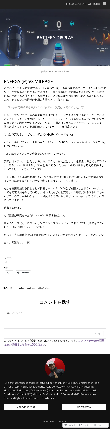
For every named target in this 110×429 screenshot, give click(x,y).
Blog (32, 288)
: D (67, 71)
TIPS (10, 288)
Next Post (84, 407)
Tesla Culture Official (83, 3)
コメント (97, 333)
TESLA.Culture (43, 288)
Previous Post (26, 407)
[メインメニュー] (104, 4)
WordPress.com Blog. (55, 421)
